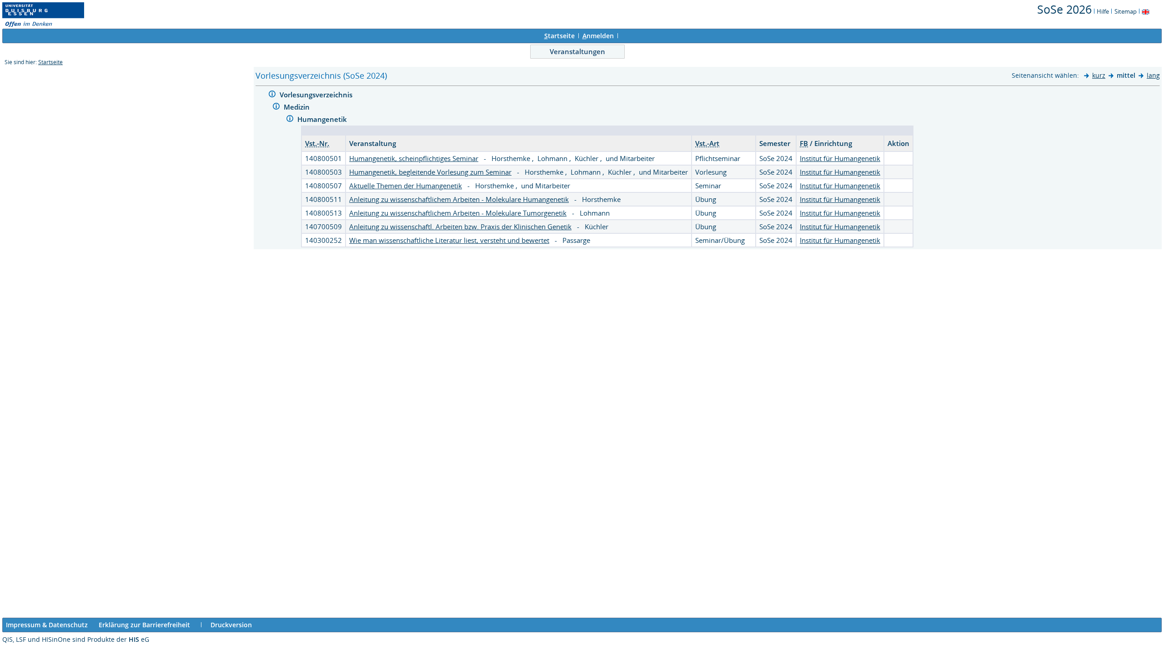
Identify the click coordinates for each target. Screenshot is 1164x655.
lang (1153, 75)
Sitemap (1125, 11)
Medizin (297, 106)
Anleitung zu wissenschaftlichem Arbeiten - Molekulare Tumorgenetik (458, 212)
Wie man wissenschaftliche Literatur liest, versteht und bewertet (449, 240)
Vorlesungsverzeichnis (317, 94)
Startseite (50, 62)
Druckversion (231, 624)
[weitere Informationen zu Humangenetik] (290, 120)
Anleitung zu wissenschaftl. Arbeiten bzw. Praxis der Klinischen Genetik (460, 226)
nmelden (598, 35)
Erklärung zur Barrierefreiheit (144, 624)
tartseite (559, 35)
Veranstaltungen (577, 51)
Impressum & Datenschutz (47, 624)
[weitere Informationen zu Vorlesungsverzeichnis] (272, 95)
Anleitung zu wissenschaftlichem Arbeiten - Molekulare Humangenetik (459, 199)
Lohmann (553, 158)
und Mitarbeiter (630, 158)
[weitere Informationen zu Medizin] (276, 107)
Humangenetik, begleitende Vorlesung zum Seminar (430, 171)
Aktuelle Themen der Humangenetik (405, 185)
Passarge (576, 240)
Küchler (587, 158)
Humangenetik (323, 119)
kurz (1098, 75)
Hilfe (1103, 11)
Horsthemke (512, 158)
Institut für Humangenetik (840, 158)
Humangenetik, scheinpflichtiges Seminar (413, 158)
